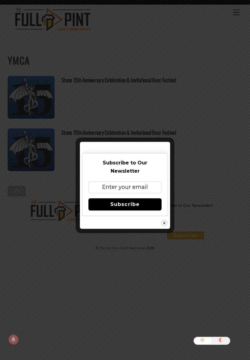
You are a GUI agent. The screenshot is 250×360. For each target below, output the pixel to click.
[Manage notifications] (13, 339)
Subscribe (124, 204)
